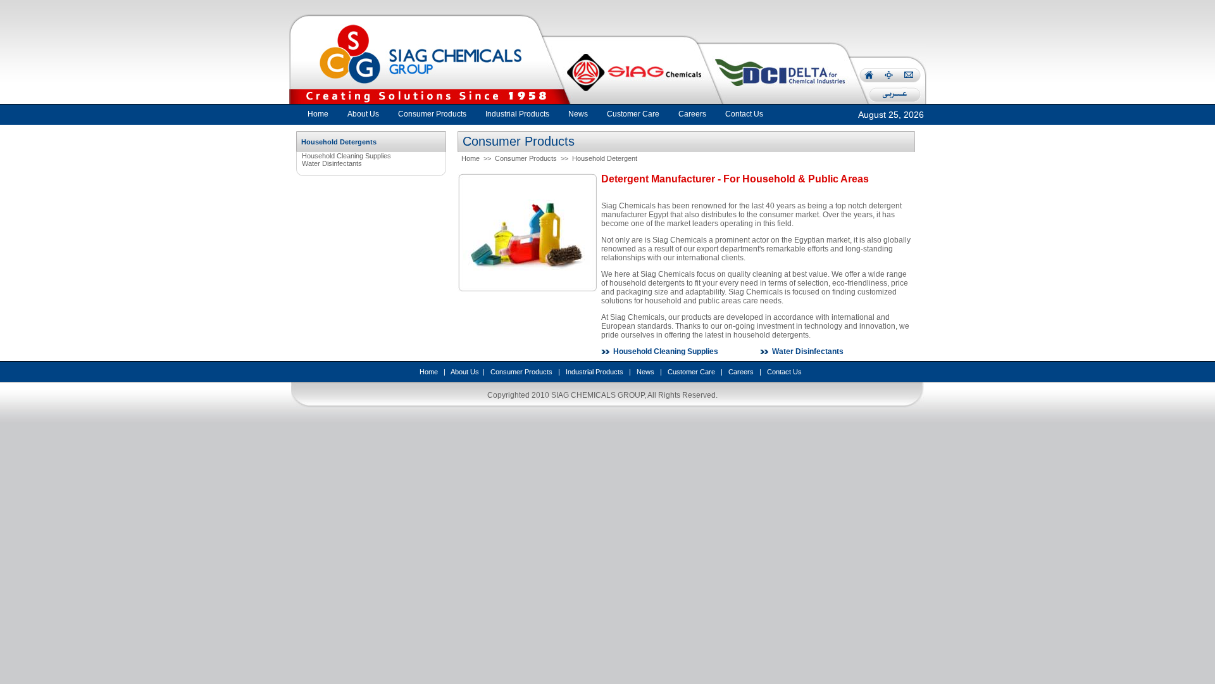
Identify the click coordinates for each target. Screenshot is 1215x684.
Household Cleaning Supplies (346, 156)
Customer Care (691, 372)
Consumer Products (526, 158)
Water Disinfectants (332, 163)
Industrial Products (594, 372)
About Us (465, 372)
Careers (741, 372)
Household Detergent (604, 158)
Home (318, 114)
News (645, 372)
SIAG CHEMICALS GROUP (597, 395)
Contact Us (784, 372)
